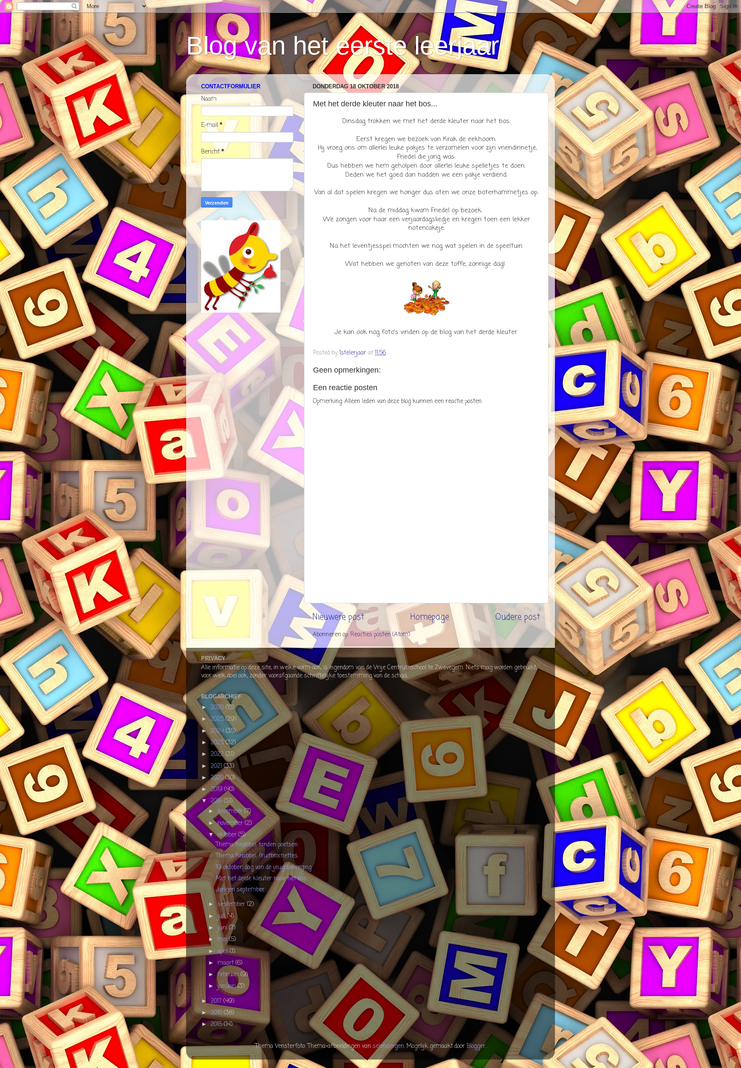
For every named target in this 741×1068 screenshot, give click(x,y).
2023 (218, 742)
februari (229, 974)
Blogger (476, 1046)
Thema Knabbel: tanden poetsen (257, 844)
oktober (227, 834)
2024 (218, 731)
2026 (218, 707)
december (230, 811)
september (232, 904)
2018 (217, 801)
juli (222, 916)
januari (227, 986)
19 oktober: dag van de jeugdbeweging (263, 867)
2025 (218, 719)
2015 (217, 1024)
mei (223, 939)
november (231, 823)
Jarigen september (240, 889)
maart (226, 963)
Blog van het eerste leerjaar (342, 45)
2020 (218, 777)
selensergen (388, 1046)
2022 (218, 754)
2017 (217, 1001)
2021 (217, 766)
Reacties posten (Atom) (380, 634)
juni (223, 928)
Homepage (429, 617)
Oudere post (517, 617)
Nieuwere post (338, 617)
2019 (217, 789)
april (223, 951)
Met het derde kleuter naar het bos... (262, 878)
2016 (217, 1012)
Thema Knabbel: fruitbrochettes (257, 855)
